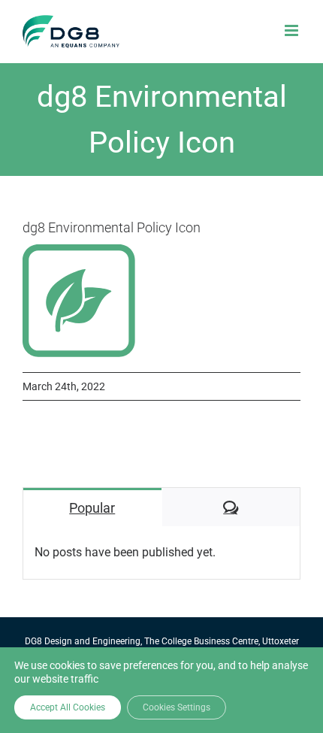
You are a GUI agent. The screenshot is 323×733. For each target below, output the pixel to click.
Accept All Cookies (67, 707)
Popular (92, 508)
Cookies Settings (176, 707)
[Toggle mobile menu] (292, 30)
